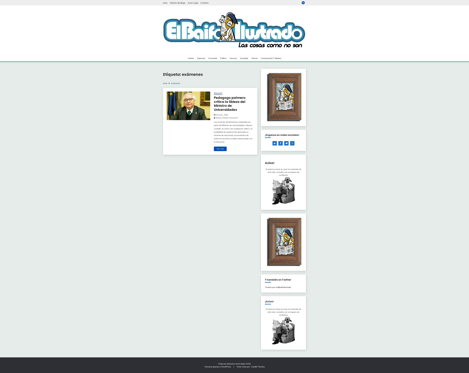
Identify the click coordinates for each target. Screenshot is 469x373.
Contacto (204, 3)
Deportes (201, 58)
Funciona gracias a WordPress (218, 366)
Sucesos (233, 58)
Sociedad (244, 58)
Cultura (191, 58)
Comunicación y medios (271, 58)
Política (223, 58)
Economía (212, 58)
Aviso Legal (193, 3)
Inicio (165, 3)
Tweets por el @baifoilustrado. (278, 287)
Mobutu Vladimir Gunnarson (227, 118)
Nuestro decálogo (177, 3)
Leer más (220, 149)
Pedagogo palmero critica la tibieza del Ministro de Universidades (229, 104)
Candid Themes (258, 366)
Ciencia (254, 58)
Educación (218, 93)
